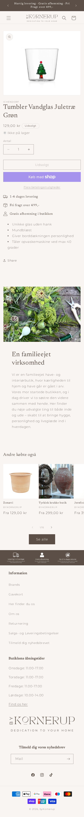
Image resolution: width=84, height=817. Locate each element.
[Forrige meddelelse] (8, 5)
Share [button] (12, 260)
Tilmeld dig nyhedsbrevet (29, 643)
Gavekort (16, 594)
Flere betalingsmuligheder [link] (42, 187)
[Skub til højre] (51, 527)
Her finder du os (22, 604)
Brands (14, 585)
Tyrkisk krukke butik (53, 503)
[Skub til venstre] (32, 527)
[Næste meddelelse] (76, 5)
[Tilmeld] (68, 759)
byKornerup (47, 809)
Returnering (18, 623)
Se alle (42, 539)
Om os (14, 614)
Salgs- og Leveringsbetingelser (34, 633)
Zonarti (8, 503)
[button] (8, 18)
